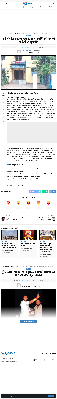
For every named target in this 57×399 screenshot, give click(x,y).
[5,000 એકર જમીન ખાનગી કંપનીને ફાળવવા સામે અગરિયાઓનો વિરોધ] (9, 235)
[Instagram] (55, 353)
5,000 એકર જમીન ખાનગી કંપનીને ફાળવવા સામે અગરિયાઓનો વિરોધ (24, 169)
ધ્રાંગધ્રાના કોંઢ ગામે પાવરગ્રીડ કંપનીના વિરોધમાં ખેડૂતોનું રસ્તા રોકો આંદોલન (25, 179)
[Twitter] (50, 353)
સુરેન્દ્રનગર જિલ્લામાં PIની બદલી (15, 171)
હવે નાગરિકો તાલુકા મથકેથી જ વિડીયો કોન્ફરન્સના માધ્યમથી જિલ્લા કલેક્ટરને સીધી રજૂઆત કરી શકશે (31, 174)
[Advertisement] (28, 19)
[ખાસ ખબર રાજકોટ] (28, 3)
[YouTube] (53, 353)
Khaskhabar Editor (26, 51)
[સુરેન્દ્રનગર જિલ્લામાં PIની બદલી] (28, 235)
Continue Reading (28, 321)
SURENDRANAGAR (18, 186)
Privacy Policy (23, 396)
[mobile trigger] (2, 4)
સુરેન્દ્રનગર (28, 35)
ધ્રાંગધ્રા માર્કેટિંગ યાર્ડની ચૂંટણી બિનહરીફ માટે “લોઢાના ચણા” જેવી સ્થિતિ (24, 176)
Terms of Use (32, 396)
